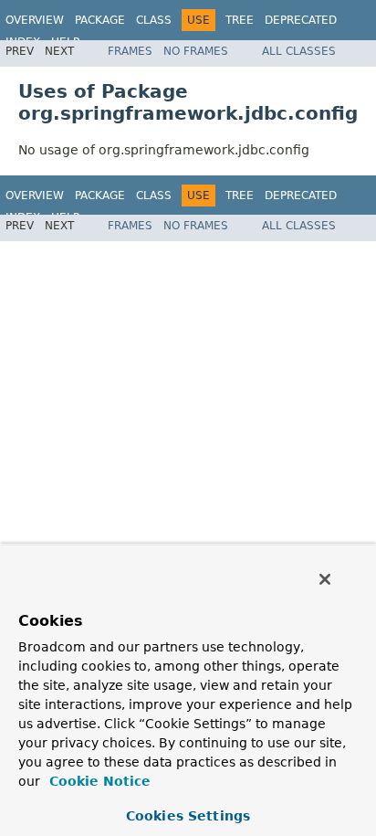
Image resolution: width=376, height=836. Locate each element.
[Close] (325, 579)
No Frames (195, 51)
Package (100, 20)
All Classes (299, 51)
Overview (34, 20)
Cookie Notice (98, 781)
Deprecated (301, 20)
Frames (130, 51)
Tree (239, 20)
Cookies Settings (188, 816)
